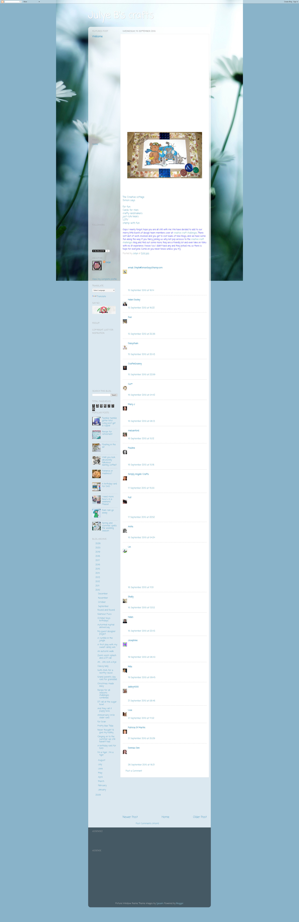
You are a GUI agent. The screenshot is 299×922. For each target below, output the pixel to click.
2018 (98, 556)
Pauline (131, 448)
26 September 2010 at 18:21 (141, 764)
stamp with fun (131, 223)
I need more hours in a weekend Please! (108, 500)
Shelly (130, 596)
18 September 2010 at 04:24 (141, 537)
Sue (130, 317)
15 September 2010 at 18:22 (141, 307)
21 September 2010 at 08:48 (141, 700)
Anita (130, 526)
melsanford (133, 430)
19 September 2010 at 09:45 (141, 677)
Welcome (97, 36)
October (102, 602)
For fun (126, 207)
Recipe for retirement (107, 433)
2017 (98, 560)
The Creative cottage (133, 197)
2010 (98, 590)
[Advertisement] (164, 796)
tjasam (159, 903)
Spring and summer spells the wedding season (109, 526)
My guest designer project (107, 633)
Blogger (179, 903)
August (102, 760)
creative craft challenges (185, 232)
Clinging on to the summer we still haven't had (106, 739)
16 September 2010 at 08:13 (141, 421)
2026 (98, 543)
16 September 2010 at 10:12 (141, 438)
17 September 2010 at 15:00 (141, 488)
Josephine (132, 640)
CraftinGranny (135, 363)
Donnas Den (134, 748)
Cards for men (130, 210)
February (102, 785)
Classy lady (103, 666)
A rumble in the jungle (105, 639)
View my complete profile (104, 279)
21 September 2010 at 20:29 (141, 738)
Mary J (131, 404)
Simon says (129, 200)
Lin (129, 547)
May (100, 772)
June (100, 768)
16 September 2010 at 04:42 (141, 395)
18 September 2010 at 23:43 (141, 631)
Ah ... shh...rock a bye (107, 662)
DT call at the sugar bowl (107, 703)
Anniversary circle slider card (106, 716)
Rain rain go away (108, 511)
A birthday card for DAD (109, 485)
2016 (98, 564)
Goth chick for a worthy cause (105, 671)
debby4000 (133, 686)
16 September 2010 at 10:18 (141, 464)
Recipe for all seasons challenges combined (104, 693)
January (102, 789)
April (100, 777)
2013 (98, 577)
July (100, 764)
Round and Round (106, 610)
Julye (108, 262)
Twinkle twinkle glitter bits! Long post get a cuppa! (109, 421)
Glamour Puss (105, 614)
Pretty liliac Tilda (105, 725)
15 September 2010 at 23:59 (141, 374)
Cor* (130, 384)
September (103, 606)
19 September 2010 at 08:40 (141, 657)
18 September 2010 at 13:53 (141, 607)
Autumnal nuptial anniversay (106, 626)
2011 (98, 585)
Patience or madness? (107, 472)
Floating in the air (109, 446)
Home (165, 817)
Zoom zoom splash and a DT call (107, 657)
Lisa (130, 710)
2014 (98, 573)
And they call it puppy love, (105, 710)
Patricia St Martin (136, 727)
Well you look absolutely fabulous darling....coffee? (109, 461)
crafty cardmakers (132, 213)
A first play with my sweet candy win (107, 646)
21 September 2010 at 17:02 (141, 718)
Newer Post (130, 817)
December (103, 593)
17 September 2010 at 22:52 (141, 517)
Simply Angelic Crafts (138, 474)
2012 (98, 581)
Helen (130, 617)
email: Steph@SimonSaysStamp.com (145, 267)
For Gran (102, 721)
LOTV (125, 220)
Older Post (200, 817)
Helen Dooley (134, 299)
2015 (98, 569)
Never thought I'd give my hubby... (106, 731)
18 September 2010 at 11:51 (141, 587)
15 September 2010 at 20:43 (141, 354)
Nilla (130, 666)
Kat (129, 497)
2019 (98, 552)
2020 (98, 547)
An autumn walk (106, 651)
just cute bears (131, 216)
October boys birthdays (104, 619)
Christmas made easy (106, 685)
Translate (101, 296)
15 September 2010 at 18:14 (141, 290)
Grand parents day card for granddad (107, 678)
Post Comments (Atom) (147, 823)
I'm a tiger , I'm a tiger (105, 754)
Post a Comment (134, 770)
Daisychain (133, 343)
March (101, 781)
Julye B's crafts (121, 16)
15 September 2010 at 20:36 (141, 334)
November (103, 598)
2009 (98, 795)
